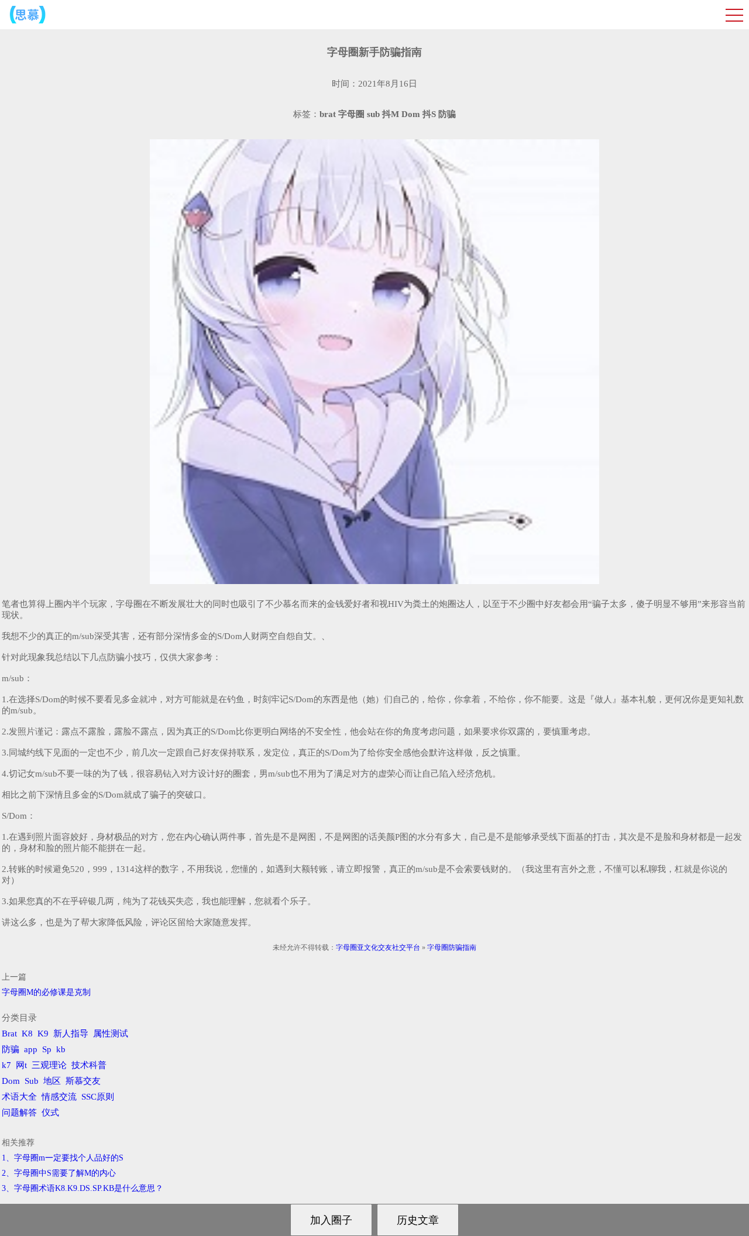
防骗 (10, 1049)
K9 (43, 1033)
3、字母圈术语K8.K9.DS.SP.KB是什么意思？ (82, 1188)
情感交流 (59, 1096)
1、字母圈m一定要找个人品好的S (62, 1157)
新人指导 (70, 1033)
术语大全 (19, 1096)
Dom (11, 1081)
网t (21, 1065)
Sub (32, 1081)
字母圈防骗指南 (451, 947)
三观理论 (49, 1065)
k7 (6, 1065)
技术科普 (88, 1065)
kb (61, 1049)
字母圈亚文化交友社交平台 (378, 947)
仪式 (50, 1112)
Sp (46, 1049)
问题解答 (19, 1112)
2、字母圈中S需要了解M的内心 (59, 1173)
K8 (27, 1033)
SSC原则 (97, 1096)
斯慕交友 (83, 1081)
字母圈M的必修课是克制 (46, 992)
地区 (52, 1081)
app (30, 1049)
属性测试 (110, 1033)
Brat (9, 1033)
